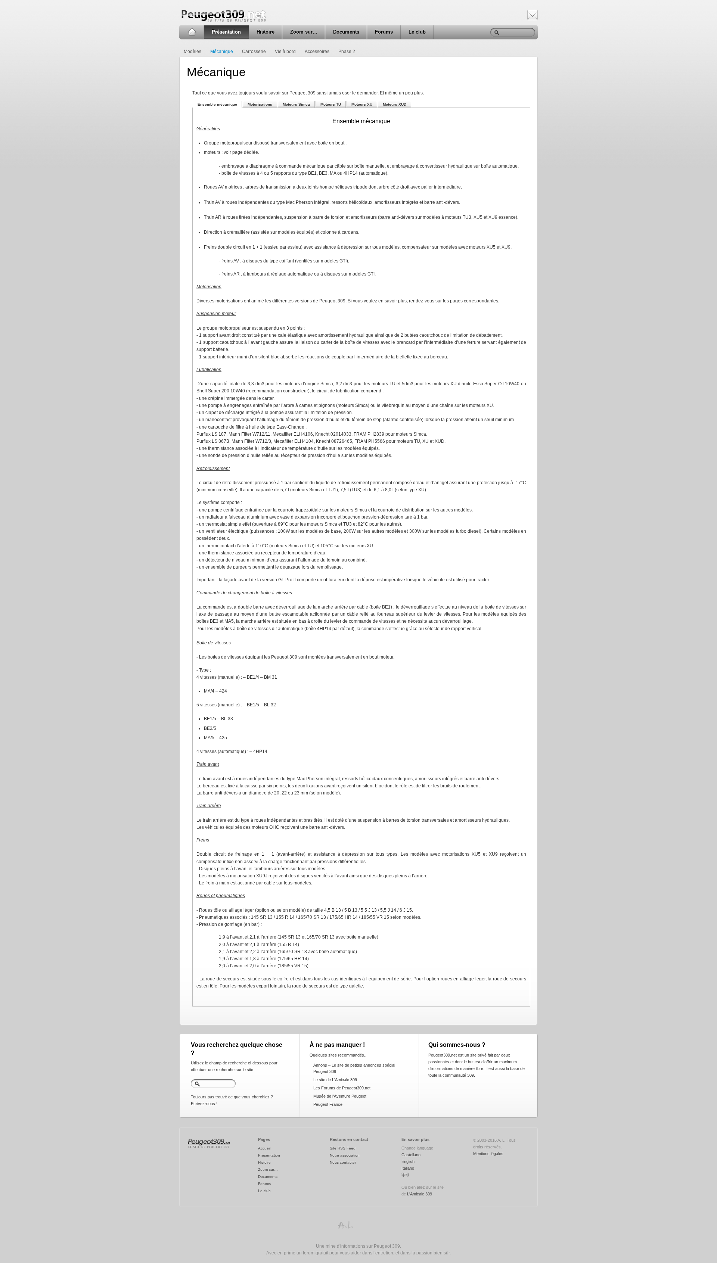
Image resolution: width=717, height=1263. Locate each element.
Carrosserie (254, 51)
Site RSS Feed (343, 1148)
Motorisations (260, 104)
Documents (346, 32)
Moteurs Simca (296, 104)
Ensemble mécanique (217, 104)
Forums (384, 32)
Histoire (265, 32)
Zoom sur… (303, 32)
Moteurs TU (330, 104)
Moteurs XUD (394, 104)
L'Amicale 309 (419, 1194)
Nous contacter (343, 1162)
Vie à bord (285, 51)
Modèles (192, 51)
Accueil (191, 32)
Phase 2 (346, 51)
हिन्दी (405, 1175)
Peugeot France (327, 1104)
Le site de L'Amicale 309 (335, 1079)
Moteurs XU (361, 104)
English (408, 1161)
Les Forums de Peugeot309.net (341, 1088)
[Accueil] (208, 1148)
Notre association (345, 1155)
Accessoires (317, 51)
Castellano (410, 1154)
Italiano (407, 1168)
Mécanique (221, 51)
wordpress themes (345, 1225)
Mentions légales (488, 1153)
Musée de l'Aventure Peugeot (339, 1096)
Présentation (226, 32)
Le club (417, 32)
